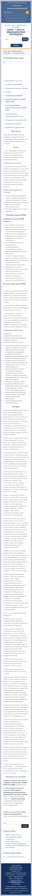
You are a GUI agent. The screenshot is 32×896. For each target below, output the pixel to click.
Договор (17, 794)
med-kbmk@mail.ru (17, 5)
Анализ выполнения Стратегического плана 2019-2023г (16, 107)
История (8, 92)
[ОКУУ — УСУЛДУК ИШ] (14, 20)
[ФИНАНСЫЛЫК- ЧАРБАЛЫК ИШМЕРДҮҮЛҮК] (21, 20)
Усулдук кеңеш (10, 839)
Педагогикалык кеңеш (12, 841)
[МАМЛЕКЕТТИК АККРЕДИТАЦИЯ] (19, 16)
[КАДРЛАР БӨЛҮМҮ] (17, 20)
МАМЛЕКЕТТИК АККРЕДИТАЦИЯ (16, 873)
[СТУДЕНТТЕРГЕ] (16, 16)
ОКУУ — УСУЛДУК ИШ (16, 878)
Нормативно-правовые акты (15, 127)
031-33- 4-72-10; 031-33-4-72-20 (17, 3)
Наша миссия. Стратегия (13, 81)
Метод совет (16, 783)
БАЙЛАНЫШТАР (18, 876)
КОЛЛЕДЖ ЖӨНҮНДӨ (16, 867)
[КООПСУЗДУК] (24, 20)
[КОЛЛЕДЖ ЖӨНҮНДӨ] (9, 16)
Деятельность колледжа (13, 124)
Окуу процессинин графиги (14, 837)
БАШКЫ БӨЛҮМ (16, 865)
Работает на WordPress (11, 890)
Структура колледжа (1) (14, 96)
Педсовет (7, 783)
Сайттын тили (8, 12)
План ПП (24, 794)
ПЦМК (24, 783)
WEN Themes (18, 892)
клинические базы (18, 799)
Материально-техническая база (16, 120)
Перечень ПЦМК (9, 785)
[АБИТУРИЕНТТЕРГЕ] (12, 16)
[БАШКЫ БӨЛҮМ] (6, 16)
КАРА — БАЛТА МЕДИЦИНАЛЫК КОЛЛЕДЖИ (16, 32)
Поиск (5, 823)
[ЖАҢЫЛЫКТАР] (26, 16)
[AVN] (7, 20)
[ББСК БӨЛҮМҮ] (22, 16)
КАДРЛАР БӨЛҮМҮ (16, 880)
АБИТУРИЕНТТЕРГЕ (16, 869)
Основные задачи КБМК (13, 84)
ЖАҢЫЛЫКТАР (21, 875)
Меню (16, 46)
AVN (10, 876)
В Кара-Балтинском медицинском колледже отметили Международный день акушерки (17, 845)
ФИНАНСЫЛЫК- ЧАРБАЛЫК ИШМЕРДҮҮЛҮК (16, 882)
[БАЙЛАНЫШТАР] (11, 20)
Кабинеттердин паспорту (13, 835)
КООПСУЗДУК (16, 884)
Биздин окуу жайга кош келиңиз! (17, 8)
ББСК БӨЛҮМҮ (10, 875)
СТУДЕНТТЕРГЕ (16, 871)
